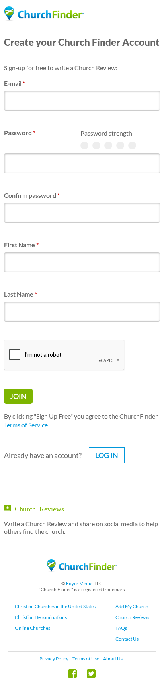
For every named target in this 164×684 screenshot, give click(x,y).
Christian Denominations (41, 617)
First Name (21, 244)
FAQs (121, 628)
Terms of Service (26, 424)
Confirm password (32, 195)
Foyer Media (79, 583)
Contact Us (127, 639)
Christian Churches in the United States (55, 606)
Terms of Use (85, 659)
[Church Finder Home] (82, 576)
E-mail (14, 83)
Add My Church (131, 606)
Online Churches (32, 628)
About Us (113, 659)
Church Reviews (132, 617)
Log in (106, 455)
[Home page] (44, 14)
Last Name (20, 294)
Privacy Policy (53, 659)
